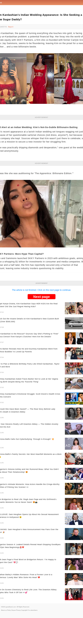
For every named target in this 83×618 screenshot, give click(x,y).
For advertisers (32, 610)
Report (10, 27)
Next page (41, 297)
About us (4, 610)
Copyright (24, 610)
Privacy (18, 610)
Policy (9, 610)
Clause (13, 610)
